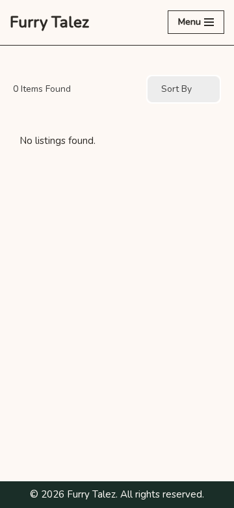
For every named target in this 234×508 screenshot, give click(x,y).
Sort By (176, 89)
